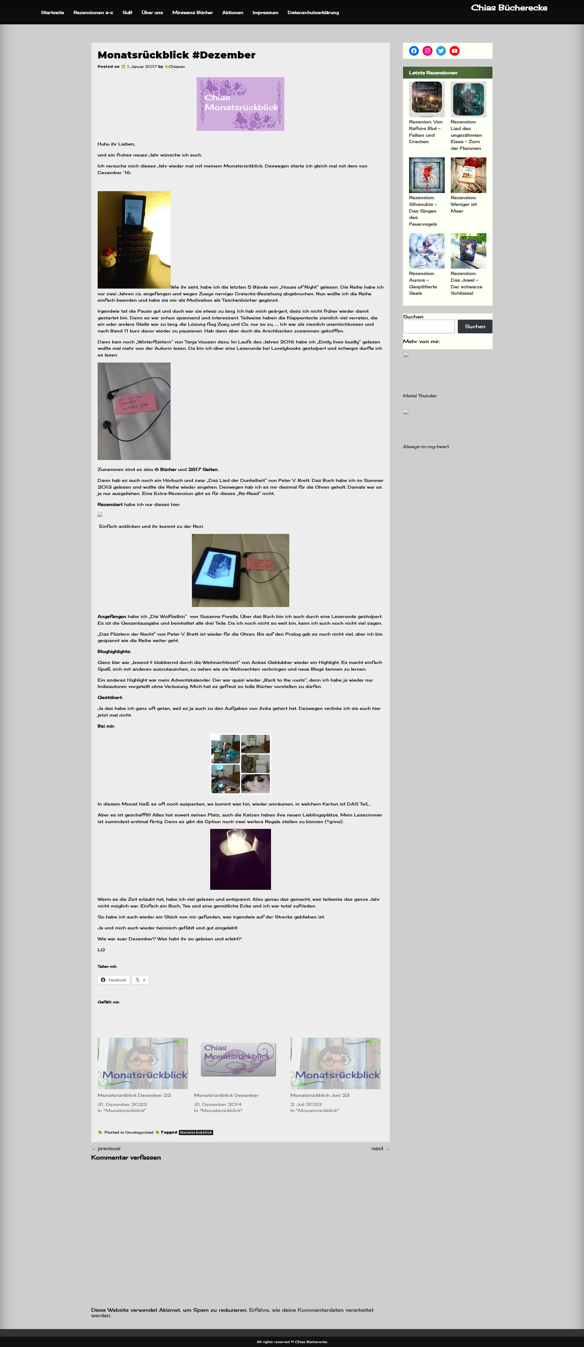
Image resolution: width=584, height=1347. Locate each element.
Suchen (413, 317)
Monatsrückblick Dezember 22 (134, 1095)
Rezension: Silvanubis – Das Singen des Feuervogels (423, 210)
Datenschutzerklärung (313, 12)
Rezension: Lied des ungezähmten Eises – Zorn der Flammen (466, 134)
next (381, 1148)
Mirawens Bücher (192, 12)
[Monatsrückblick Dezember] (239, 1063)
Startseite (52, 12)
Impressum (265, 12)
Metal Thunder (420, 395)
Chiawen (177, 66)
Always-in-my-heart (426, 446)
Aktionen (232, 12)
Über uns (152, 12)
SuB (127, 12)
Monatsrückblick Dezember (226, 1095)
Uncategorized (139, 1132)
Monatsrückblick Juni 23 (319, 1095)
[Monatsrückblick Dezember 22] (143, 1063)
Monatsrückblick (196, 1133)
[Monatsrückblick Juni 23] (335, 1063)
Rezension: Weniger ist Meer (464, 204)
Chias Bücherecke (509, 7)
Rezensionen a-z (93, 12)
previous (105, 1148)
